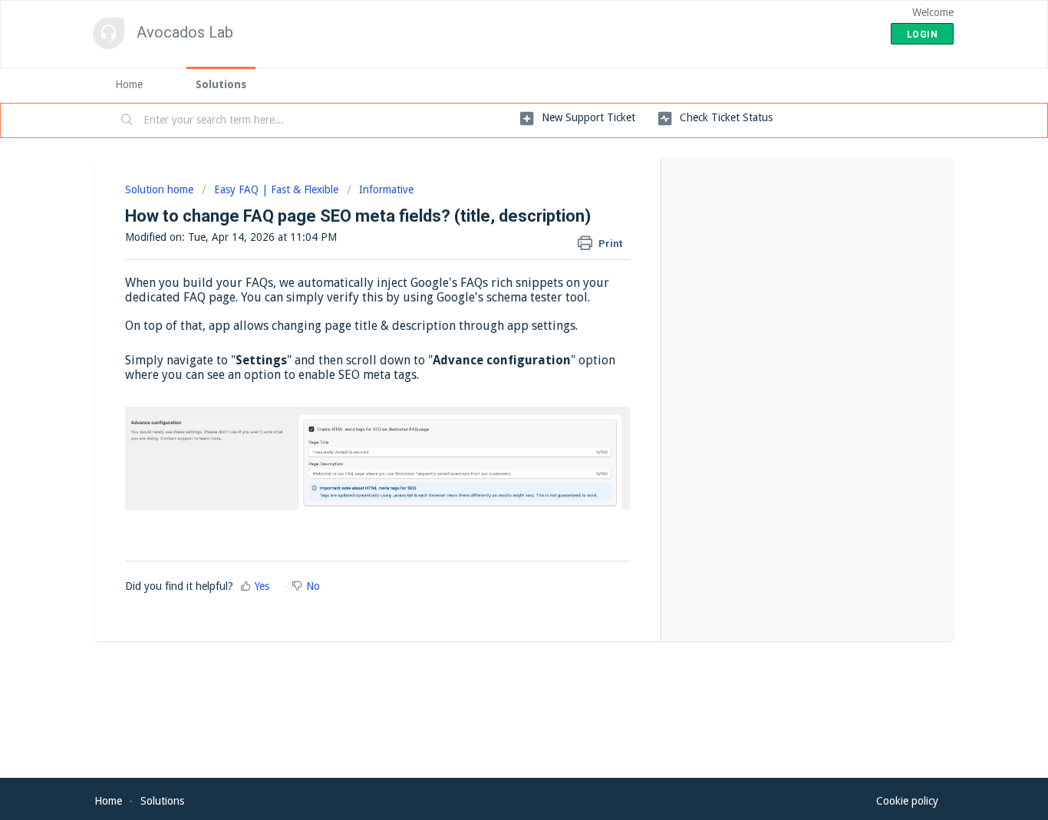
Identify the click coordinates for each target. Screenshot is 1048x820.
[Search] (127, 120)
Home (129, 84)
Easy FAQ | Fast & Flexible (276, 189)
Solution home (160, 189)
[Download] (495, 208)
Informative (386, 189)
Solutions (221, 84)
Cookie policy (907, 801)
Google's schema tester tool (512, 297)
